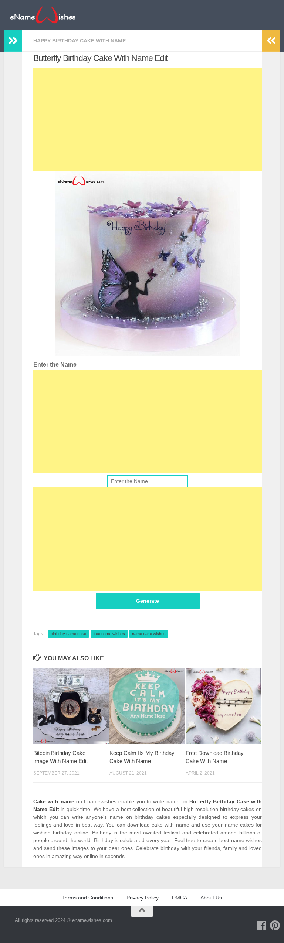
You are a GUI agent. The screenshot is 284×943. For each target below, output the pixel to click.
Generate (147, 601)
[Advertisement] (147, 119)
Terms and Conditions (87, 898)
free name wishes (109, 633)
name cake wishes (149, 633)
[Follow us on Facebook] (262, 925)
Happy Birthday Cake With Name (79, 41)
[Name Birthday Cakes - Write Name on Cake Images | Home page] (42, 15)
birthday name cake (68, 633)
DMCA (179, 898)
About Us (211, 898)
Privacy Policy (142, 898)
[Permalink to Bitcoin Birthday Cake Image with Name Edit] (71, 706)
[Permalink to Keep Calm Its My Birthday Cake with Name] (147, 706)
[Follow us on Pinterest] (275, 925)
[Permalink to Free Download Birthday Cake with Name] (223, 706)
